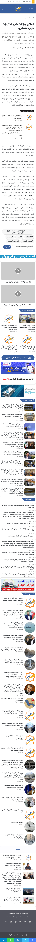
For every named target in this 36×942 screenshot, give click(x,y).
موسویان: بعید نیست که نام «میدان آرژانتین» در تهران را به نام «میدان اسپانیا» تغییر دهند (13, 637)
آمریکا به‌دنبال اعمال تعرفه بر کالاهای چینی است (13, 890)
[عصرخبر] (18, 8)
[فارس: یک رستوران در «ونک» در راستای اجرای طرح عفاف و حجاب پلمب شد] (9, 339)
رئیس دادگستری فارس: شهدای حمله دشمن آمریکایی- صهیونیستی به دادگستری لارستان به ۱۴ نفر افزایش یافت (12, 776)
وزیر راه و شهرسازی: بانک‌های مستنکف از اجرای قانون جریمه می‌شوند (9, 327)
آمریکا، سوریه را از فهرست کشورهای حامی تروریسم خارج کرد (12, 899)
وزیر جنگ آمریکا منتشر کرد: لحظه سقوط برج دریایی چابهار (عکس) (13, 661)
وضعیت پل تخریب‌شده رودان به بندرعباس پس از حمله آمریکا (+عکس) (12, 649)
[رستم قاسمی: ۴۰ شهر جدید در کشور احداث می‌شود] (28, 117)
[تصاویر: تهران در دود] (29, 826)
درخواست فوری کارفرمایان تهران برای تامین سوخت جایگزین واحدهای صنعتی (12, 416)
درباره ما (20, 917)
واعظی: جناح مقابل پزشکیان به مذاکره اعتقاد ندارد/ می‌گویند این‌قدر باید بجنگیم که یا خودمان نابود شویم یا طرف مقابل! (12, 613)
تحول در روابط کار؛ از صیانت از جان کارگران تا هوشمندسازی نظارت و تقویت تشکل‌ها (12, 407)
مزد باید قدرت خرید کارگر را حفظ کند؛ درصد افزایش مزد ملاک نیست (12, 425)
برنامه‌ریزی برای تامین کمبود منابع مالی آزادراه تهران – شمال (27, 348)
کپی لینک (7, 247)
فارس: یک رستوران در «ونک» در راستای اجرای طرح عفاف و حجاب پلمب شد (9, 348)
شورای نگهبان (27, 241)
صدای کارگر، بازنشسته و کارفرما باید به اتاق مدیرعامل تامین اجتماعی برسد (12, 453)
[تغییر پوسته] (3, 9)
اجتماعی (26, 18)
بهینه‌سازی (17, 935)
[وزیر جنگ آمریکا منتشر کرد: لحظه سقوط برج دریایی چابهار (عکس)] (29, 664)
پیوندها (15, 917)
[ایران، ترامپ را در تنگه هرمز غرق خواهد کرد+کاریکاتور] (29, 703)
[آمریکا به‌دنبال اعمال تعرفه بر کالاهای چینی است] (28, 891)
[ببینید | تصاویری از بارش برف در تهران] (29, 814)
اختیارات (29, 237)
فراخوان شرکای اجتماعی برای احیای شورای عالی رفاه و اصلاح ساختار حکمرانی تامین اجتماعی (13, 444)
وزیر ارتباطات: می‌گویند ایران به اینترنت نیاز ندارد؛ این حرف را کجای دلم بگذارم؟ (12, 713)
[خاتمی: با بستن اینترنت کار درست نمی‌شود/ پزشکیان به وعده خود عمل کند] (29, 602)
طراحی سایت (24, 935)
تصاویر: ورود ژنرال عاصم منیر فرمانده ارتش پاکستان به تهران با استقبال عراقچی (12, 725)
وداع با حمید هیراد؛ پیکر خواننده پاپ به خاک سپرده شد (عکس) (12, 798)
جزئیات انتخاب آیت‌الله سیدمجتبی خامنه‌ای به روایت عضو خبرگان (13, 786)
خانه (31, 18)
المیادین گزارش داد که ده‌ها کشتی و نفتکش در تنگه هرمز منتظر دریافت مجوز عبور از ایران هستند (13, 625)
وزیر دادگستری (13, 241)
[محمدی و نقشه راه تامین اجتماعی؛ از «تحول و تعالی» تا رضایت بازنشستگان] (29, 463)
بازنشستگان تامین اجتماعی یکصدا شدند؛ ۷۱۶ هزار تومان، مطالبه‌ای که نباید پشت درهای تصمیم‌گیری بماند (12, 435)
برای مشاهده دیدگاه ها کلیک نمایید (18, 358)
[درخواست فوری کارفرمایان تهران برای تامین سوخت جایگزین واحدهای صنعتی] (29, 417)
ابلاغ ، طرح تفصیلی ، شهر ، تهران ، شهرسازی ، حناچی (18, 232)
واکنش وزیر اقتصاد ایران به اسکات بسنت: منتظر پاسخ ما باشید (11, 856)
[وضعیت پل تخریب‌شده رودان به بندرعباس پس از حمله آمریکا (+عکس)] (29, 652)
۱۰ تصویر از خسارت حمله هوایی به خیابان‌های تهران (13, 836)
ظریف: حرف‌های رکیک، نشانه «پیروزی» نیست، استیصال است (12, 749)
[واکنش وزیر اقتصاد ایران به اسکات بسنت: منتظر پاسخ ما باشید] (28, 858)
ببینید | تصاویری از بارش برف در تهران (12, 810)
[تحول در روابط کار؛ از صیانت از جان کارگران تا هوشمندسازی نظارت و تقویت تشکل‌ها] (29, 407)
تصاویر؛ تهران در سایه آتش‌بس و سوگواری (14, 737)
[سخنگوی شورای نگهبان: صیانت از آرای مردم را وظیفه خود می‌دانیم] (27, 318)
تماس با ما (8, 917)
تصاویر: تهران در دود (17, 822)
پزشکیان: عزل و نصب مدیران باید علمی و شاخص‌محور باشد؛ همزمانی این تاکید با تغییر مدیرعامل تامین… (12, 481)
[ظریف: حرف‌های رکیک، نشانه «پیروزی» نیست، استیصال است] (29, 752)
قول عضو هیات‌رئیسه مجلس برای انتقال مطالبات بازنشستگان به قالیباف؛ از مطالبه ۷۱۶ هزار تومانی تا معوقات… (12, 472)
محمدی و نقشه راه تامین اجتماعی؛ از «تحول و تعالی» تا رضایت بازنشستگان (12, 462)
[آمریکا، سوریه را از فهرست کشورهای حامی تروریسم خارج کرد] (28, 900)
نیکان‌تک (10, 935)
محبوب (18, 849)
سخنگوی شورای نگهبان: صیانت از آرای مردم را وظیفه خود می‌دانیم (27, 327)
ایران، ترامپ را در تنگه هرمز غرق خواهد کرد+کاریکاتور (12, 699)
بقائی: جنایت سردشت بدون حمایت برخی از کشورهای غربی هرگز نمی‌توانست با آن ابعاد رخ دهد (13, 674)
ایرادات (9, 237)
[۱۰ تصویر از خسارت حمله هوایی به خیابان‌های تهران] (29, 839)
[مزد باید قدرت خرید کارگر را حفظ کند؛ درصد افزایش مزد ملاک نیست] (29, 427)
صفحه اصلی (27, 917)
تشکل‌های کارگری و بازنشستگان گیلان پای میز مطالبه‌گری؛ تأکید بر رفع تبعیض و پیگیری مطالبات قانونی (12, 491)
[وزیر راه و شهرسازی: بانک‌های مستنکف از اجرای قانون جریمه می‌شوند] (9, 318)
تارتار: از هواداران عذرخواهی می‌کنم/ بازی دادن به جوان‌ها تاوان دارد (13, 865)
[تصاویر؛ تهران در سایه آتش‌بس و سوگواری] (29, 740)
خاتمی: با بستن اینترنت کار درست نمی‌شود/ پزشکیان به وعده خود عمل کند (13, 600)
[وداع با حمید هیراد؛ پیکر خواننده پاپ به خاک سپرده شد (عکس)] (29, 802)
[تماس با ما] (18, 927)
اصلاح (19, 237)
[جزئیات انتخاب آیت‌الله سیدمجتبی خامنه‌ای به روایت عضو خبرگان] (29, 789)
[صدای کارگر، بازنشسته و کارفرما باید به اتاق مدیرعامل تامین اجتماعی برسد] (29, 455)
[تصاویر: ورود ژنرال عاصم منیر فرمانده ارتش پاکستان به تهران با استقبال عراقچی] (29, 727)
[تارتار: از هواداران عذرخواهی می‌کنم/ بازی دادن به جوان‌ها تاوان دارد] (28, 866)
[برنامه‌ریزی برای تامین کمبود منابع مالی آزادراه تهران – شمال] (27, 339)
